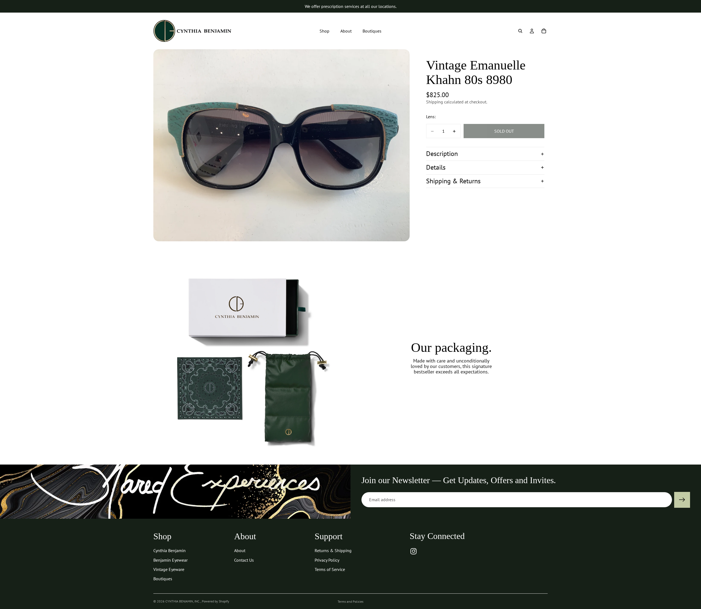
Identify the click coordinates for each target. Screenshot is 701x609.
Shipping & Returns (453, 181)
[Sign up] (682, 500)
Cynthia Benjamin (169, 550)
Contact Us (244, 560)
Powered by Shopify (215, 601)
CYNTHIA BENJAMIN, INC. (182, 601)
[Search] (520, 31)
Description (442, 154)
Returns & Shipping (333, 550)
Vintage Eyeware (168, 569)
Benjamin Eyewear (170, 560)
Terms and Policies (350, 601)
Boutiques (162, 578)
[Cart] (544, 31)
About (239, 550)
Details (436, 167)
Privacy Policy (327, 560)
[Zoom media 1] (281, 145)
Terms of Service (330, 569)
